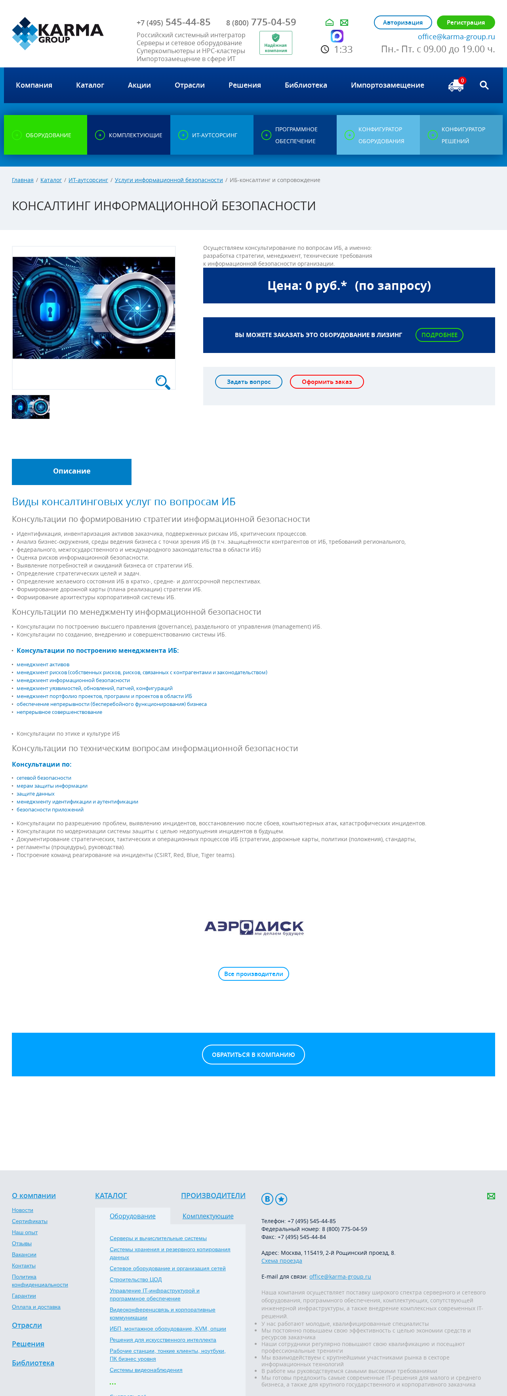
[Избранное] (281, 1199)
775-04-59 (261, 22)
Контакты (24, 1265)
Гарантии (24, 1295)
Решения (28, 1344)
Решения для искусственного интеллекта (163, 1340)
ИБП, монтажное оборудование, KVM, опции (168, 1328)
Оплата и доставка (36, 1307)
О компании (34, 1195)
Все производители (253, 974)
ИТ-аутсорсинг (88, 180)
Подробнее (439, 335)
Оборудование (133, 1216)
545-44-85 (174, 22)
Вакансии (24, 1254)
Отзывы (22, 1243)
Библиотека (33, 1363)
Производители (213, 1195)
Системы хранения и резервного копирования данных (170, 1253)
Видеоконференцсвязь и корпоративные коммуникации (162, 1313)
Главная (23, 180)
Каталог (51, 180)
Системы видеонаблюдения (146, 1370)
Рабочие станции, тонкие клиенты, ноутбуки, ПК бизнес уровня (168, 1355)
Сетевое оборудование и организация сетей (168, 1268)
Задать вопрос (249, 382)
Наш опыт (25, 1232)
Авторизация (403, 22)
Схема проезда (281, 1260)
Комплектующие (208, 1216)
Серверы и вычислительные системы (158, 1238)
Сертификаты (30, 1221)
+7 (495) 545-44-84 (302, 1237)
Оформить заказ (327, 382)
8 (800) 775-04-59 (344, 1229)
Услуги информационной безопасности (169, 180)
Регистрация (466, 22)
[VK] (267, 1199)
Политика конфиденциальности (40, 1280)
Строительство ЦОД (136, 1279)
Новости (22, 1210)
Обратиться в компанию (253, 1055)
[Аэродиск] (253, 927)
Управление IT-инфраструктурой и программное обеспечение (155, 1294)
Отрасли (27, 1325)
